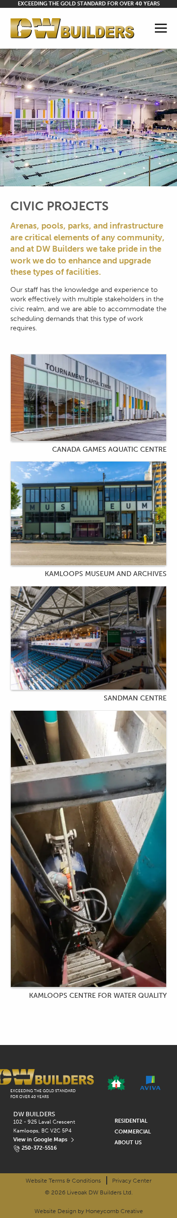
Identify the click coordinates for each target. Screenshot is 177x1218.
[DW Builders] (72, 28)
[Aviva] (150, 1083)
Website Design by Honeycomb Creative (88, 1211)
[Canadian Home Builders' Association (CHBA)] (116, 1083)
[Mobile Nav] (161, 28)
